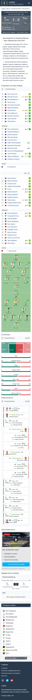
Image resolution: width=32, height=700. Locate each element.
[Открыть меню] (29, 3)
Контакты (4, 676)
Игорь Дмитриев (12, 213)
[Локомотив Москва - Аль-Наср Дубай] (16, 584)
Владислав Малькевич (14, 203)
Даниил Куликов (12, 148)
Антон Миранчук (12, 113)
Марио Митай (11, 110)
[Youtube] (11, 680)
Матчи (8, 8)
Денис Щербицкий (12, 221)
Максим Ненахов (12, 97)
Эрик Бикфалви (12, 240)
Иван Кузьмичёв (12, 137)
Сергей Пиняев (11, 153)
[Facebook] (2, 680)
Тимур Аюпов (11, 200)
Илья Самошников (12, 129)
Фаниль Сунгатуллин (13, 238)
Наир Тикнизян (11, 118)
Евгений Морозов (12, 99)
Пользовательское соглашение (10, 673)
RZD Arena (11, 14)
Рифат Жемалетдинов (14, 143)
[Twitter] (7, 680)
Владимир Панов (12, 229)
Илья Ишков (11, 243)
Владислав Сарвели (13, 159)
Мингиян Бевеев (12, 181)
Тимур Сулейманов (13, 156)
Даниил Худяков (12, 134)
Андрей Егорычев (12, 197)
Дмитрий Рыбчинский (14, 145)
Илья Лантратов (12, 94)
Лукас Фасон (11, 102)
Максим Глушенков (13, 116)
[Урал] (25, 21)
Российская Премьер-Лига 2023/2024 (14, 12)
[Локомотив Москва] (6, 21)
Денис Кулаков (12, 232)
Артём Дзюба (11, 121)
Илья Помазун (11, 178)
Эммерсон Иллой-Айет (14, 186)
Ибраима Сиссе (12, 235)
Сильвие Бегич (11, 184)
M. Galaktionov (11, 167)
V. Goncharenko (11, 251)
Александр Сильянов (13, 105)
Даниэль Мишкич (12, 194)
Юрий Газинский (12, 192)
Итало (9, 189)
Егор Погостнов (12, 140)
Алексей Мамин (12, 218)
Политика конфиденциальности (10, 670)
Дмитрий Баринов (12, 108)
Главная (3, 8)
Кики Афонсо (11, 224)
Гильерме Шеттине (13, 216)
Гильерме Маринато (13, 132)
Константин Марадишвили (15, 151)
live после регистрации (16, 564)
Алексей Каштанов (13, 205)
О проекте (4, 668)
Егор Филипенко (12, 227)
